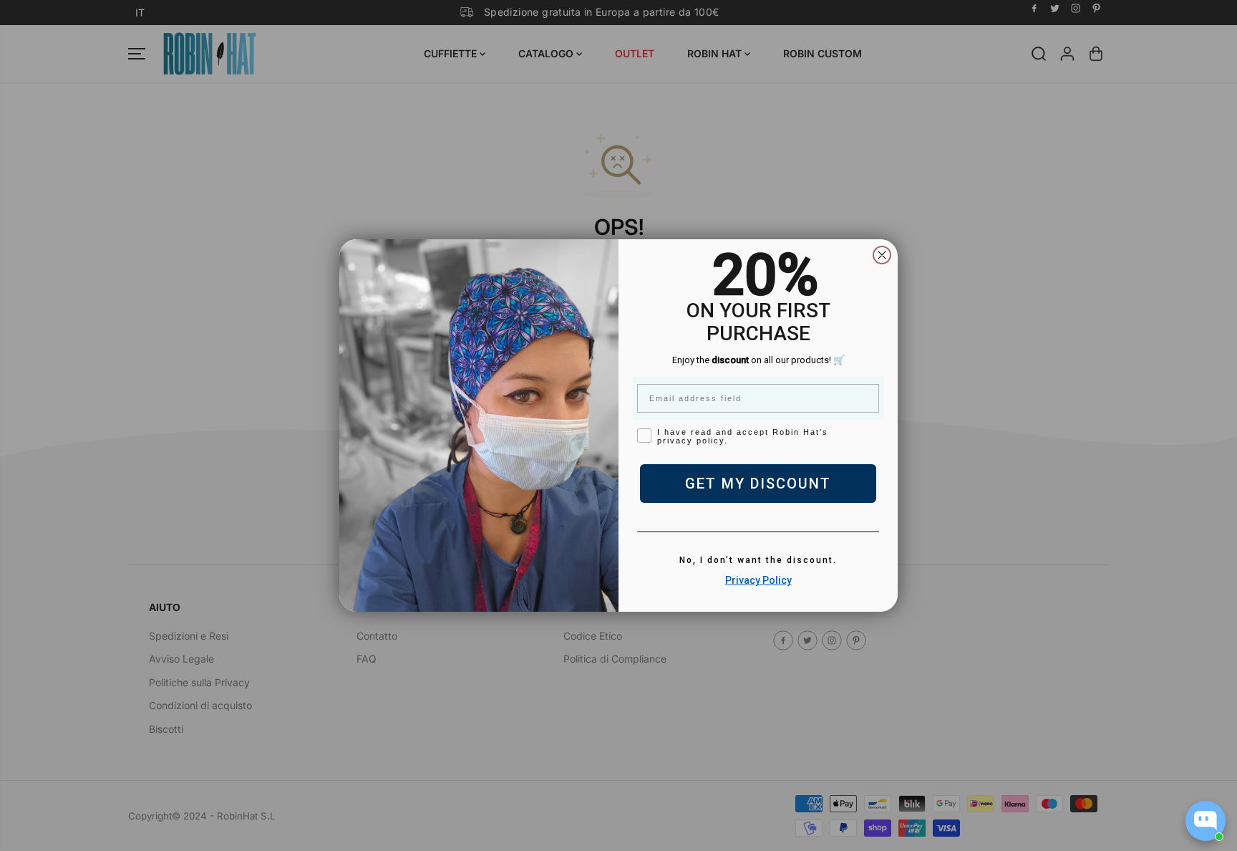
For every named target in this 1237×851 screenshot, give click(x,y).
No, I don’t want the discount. (758, 560)
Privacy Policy (758, 580)
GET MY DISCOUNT (758, 483)
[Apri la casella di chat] (1205, 821)
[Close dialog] (882, 255)
